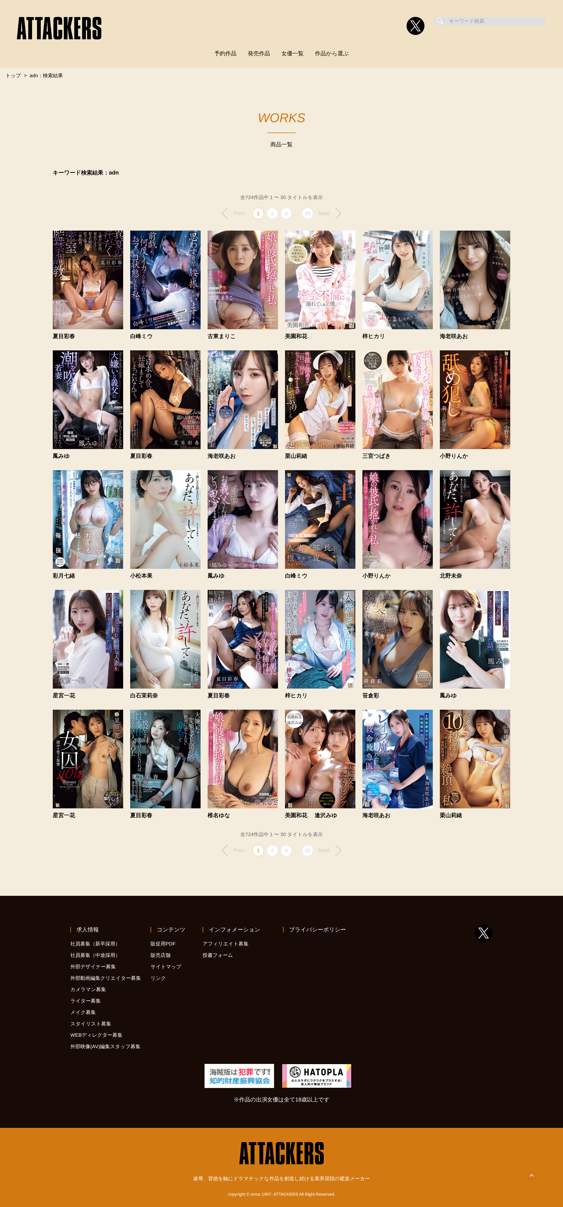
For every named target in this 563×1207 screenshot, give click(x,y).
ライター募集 (85, 1001)
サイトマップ (166, 966)
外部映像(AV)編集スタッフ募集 (105, 1046)
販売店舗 (161, 955)
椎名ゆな (219, 815)
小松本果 (141, 575)
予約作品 (225, 53)
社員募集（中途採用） (95, 955)
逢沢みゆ (326, 815)
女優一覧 (292, 53)
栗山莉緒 (296, 456)
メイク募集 (83, 1012)
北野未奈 (451, 575)
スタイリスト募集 (90, 1023)
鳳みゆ (61, 456)
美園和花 (296, 336)
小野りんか (454, 456)
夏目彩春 (64, 336)
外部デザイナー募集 (93, 966)
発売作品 (259, 53)
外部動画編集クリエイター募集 (105, 978)
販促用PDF (163, 943)
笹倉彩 (370, 695)
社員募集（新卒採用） (95, 943)
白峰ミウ (141, 336)
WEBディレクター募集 (96, 1035)
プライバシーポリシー (317, 929)
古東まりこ (222, 336)
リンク (158, 978)
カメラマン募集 (88, 989)
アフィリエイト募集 (226, 943)
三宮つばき (376, 456)
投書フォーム (218, 955)
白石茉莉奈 (144, 695)
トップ (13, 75)
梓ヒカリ (373, 336)
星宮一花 (64, 695)
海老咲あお (454, 336)
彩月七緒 (64, 575)
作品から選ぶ (332, 53)
